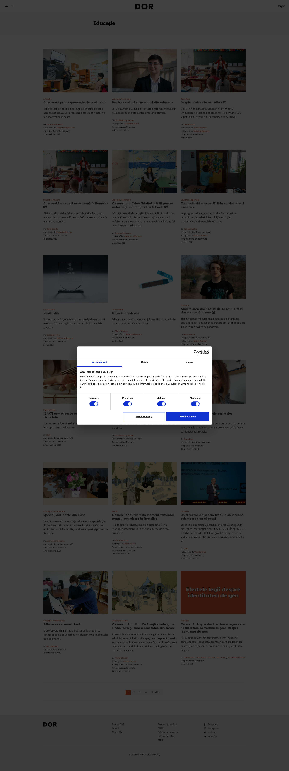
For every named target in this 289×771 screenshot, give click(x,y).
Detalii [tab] (144, 362)
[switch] (127, 403)
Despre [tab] (190, 362)
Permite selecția (144, 416)
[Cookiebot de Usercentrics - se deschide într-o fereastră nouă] (196, 352)
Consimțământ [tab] (99, 362)
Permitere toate (188, 416)
